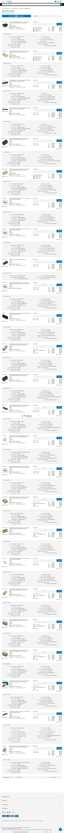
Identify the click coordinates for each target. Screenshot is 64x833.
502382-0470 (4, 497)
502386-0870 (4, 680)
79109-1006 (4, 138)
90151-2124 (4, 228)
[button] (3, 1)
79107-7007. (4, 259)
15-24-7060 (4, 435)
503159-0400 (4, 282)
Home (3, 8)
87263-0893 (4, 21)
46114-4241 (4, 80)
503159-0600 (4, 466)
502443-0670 (4, 588)
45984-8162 (4, 107)
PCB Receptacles (15, 8)
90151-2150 (4, 198)
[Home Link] (11, 1)
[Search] (61, 4)
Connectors (8, 8)
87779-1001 (4, 711)
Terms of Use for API (35, 820)
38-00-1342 (4, 558)
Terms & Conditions (26, 820)
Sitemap (41, 820)
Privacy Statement (5, 820)
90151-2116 (4, 313)
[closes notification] (39, 415)
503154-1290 (4, 343)
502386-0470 (4, 650)
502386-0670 (4, 527)
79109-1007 (4, 374)
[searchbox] (31, 4)
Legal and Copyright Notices (15, 820)
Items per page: (6, 777)
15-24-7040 (4, 746)
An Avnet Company (5, 827)
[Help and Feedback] (60, 829)
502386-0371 (4, 51)
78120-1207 (4, 405)
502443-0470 (4, 619)
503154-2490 (4, 169)
